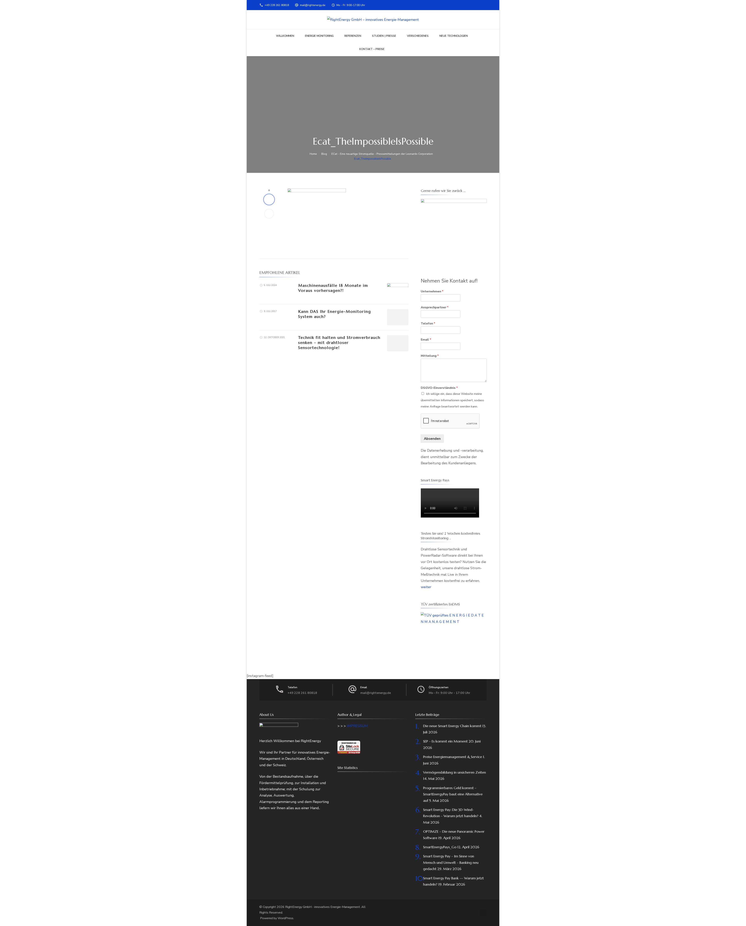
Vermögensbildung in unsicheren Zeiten (454, 772)
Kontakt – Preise (371, 49)
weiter (426, 587)
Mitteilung (430, 356)
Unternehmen (432, 291)
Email (426, 340)
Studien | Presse (384, 36)
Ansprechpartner (434, 307)
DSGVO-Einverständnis (439, 388)
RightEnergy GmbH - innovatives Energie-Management (322, 907)
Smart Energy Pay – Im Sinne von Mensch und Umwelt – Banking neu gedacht (450, 862)
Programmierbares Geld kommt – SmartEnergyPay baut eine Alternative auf (453, 794)
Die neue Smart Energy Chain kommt (452, 726)
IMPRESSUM (357, 726)
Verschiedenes (418, 36)
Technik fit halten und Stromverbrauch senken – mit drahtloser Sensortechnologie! (339, 342)
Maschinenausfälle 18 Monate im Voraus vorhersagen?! (333, 288)
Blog (324, 154)
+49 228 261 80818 (277, 5)
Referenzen (352, 36)
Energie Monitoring (319, 36)
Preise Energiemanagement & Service (452, 757)
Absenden (432, 438)
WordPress (285, 918)
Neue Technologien (453, 36)
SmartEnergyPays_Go (439, 847)
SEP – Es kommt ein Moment (445, 741)
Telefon (428, 324)
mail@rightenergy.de (312, 5)
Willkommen (285, 36)
